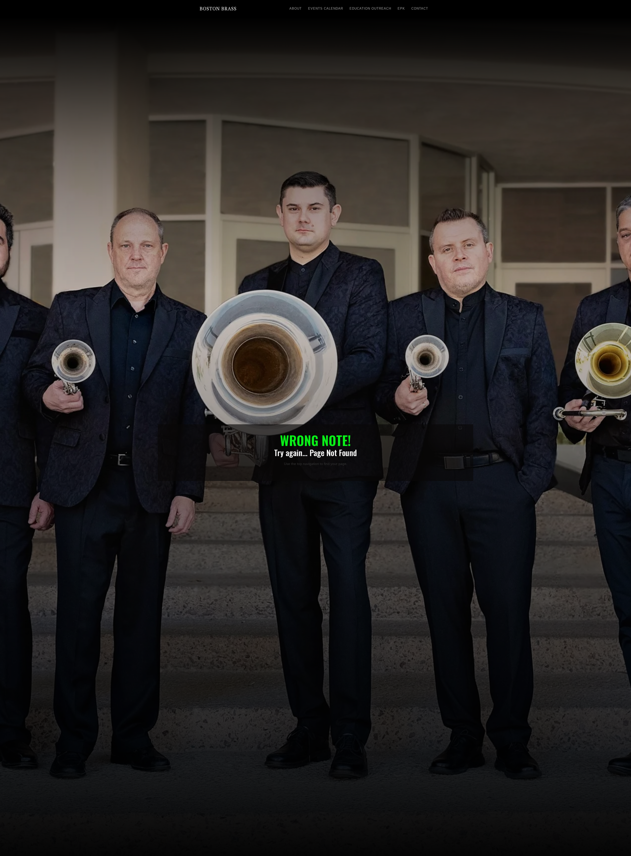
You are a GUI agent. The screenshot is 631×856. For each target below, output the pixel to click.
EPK (401, 8)
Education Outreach (370, 8)
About (295, 8)
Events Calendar (325, 8)
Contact (419, 8)
